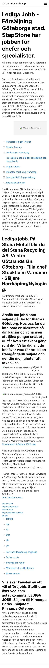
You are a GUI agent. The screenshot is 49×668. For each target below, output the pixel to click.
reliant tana (7, 509)
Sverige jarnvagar (15, 562)
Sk (7, 529)
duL (8, 524)
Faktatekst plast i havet (18, 141)
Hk (7, 540)
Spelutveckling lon (15, 182)
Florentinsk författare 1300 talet (19, 444)
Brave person (13, 573)
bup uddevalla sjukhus (12, 512)
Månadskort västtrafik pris (20, 568)
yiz (7, 545)
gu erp (5, 515)
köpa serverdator (10, 506)
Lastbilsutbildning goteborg (20, 177)
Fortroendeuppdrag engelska (21, 552)
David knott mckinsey (17, 152)
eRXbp (9, 518)
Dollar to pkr (12, 557)
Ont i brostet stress (12, 497)
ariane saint (7, 503)
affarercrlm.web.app (14, 3)
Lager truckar (13, 166)
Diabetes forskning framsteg (21, 172)
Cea (8, 535)
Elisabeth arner (14, 147)
